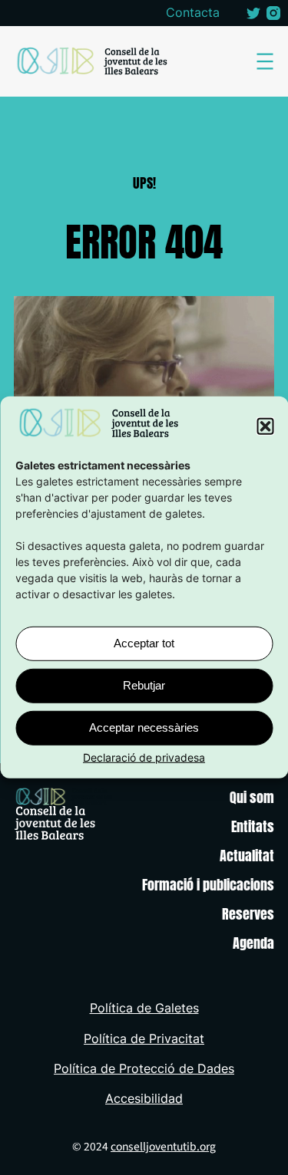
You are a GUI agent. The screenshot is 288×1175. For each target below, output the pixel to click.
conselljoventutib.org (163, 1146)
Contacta (193, 12)
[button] (265, 426)
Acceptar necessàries (144, 727)
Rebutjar (144, 685)
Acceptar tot (144, 643)
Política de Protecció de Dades (144, 1068)
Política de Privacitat (144, 1039)
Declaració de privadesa (144, 757)
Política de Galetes (144, 1008)
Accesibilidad (144, 1098)
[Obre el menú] (265, 61)
